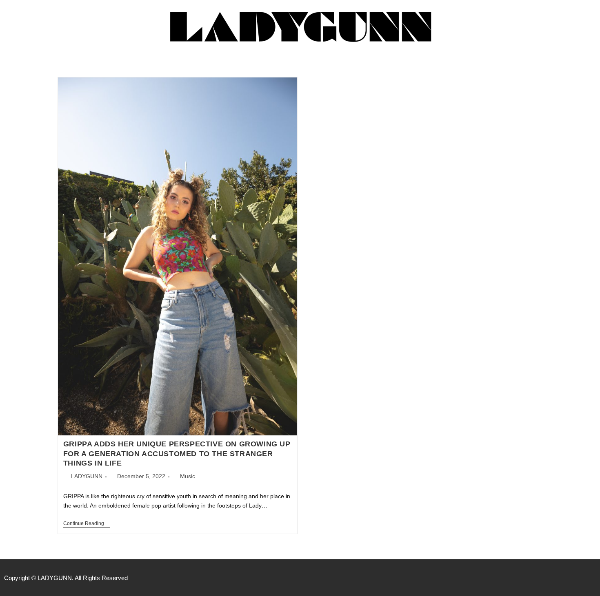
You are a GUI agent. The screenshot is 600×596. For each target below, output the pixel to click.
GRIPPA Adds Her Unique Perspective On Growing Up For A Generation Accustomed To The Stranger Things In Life (177, 453)
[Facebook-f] (557, 578)
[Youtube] (592, 578)
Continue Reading (86, 523)
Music (187, 476)
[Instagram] (575, 578)
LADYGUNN (86, 476)
